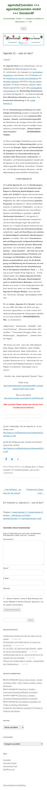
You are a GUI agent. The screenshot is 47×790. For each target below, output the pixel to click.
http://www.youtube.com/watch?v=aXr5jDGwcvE (23, 398)
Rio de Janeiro (36, 81)
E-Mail (6, 578)
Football (6, 708)
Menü (23, 28)
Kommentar (8, 539)
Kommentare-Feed (10, 766)
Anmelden (7, 760)
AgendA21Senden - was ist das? (27, 470)
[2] (4, 85)
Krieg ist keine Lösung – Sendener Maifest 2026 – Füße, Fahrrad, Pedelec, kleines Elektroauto (23, 683)
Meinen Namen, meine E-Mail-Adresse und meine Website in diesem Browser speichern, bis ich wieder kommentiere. (23, 601)
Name (6, 568)
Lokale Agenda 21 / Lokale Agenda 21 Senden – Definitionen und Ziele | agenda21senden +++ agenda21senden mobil (23, 515)
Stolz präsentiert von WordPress (14, 785)
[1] (4, 426)
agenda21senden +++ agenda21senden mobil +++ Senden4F (23, 9)
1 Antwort (6, 59)
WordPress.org (8, 769)
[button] (6, 459)
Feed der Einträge (10, 763)
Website (6, 588)
